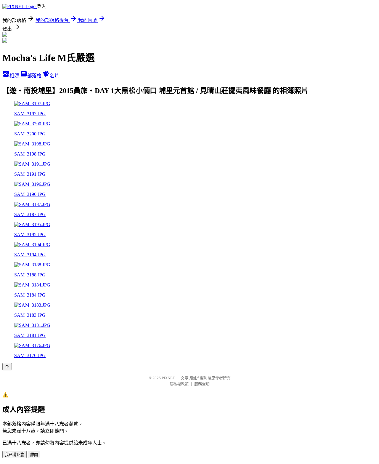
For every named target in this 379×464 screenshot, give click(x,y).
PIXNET (168, 378)
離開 (34, 454)
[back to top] (7, 366)
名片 (54, 75)
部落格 (35, 75)
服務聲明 (202, 384)
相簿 (14, 75)
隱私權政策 (179, 384)
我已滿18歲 (14, 454)
